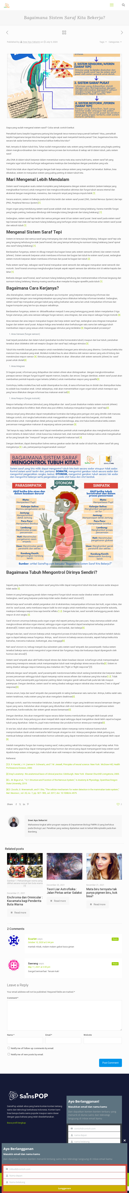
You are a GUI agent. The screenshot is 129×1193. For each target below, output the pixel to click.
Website (88, 1035)
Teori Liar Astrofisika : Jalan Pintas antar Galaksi (64, 890)
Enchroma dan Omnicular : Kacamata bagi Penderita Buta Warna (25, 901)
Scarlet (32, 938)
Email (48, 1035)
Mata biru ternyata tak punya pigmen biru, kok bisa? (101, 892)
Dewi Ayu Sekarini (31, 42)
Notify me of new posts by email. (27, 1054)
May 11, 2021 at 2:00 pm (39, 967)
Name (10, 1035)
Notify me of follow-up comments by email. (32, 1048)
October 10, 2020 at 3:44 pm (41, 942)
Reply (115, 939)
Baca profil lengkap (16, 1123)
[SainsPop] (6, 5)
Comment (12, 998)
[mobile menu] (112, 5)
